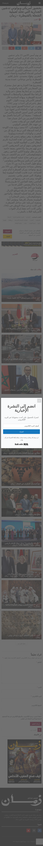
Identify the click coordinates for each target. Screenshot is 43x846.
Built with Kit (21, 444)
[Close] (39, 401)
